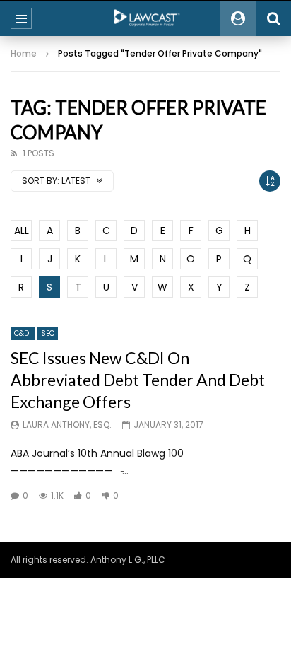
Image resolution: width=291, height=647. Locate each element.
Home (24, 53)
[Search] (273, 18)
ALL (21, 230)
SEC (47, 333)
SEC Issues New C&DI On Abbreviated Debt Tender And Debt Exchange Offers (138, 380)
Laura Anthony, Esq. (67, 425)
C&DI (22, 333)
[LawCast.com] (145, 18)
